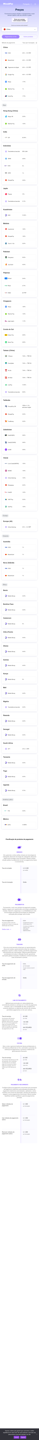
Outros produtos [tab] (28, 37)
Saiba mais (5, 929)
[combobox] (19, 29)
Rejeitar (23, 1437)
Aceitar (17, 1437)
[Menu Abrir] (35, 4)
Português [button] (26, 4)
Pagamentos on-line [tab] (11, 37)
